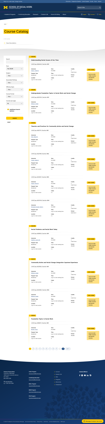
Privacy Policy (39, 421)
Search (8, 59)
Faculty (91, 1)
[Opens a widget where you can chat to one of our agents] (92, 421)
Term (7, 66)
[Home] (18, 7)
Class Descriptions (11, 43)
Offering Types (10, 87)
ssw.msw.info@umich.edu (35, 392)
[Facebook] (79, 375)
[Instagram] (82, 375)
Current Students (85, 1)
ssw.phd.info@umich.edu (35, 398)
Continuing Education (24, 14)
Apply (84, 14)
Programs (58, 379)
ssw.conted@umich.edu (34, 379)
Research (35, 14)
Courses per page (11, 101)
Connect (92, 14)
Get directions (8, 381)
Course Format (10, 94)
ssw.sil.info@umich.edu (34, 386)
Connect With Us (83, 371)
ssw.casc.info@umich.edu (35, 373)
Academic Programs (10, 14)
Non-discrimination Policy (30, 421)
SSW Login (63, 421)
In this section (7, 39)
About (64, 14)
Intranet (99, 1)
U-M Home (46, 421)
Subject (8, 73)
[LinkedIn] (87, 375)
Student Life (44, 14)
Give (100, 14)
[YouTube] (85, 375)
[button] (14, 110)
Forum (95, 1)
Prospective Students (76, 1)
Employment (59, 384)
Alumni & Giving (55, 14)
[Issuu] (90, 375)
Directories (68, 1)
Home (5, 24)
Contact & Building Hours (54, 421)
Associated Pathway (11, 80)
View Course (91, 69)
